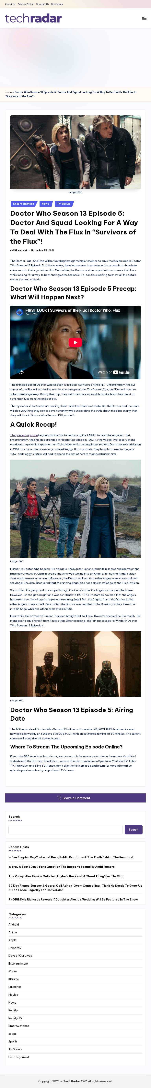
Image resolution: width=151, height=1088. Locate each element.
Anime (12, 932)
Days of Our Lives (20, 955)
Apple (12, 940)
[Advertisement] (75, 57)
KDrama (13, 979)
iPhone (12, 971)
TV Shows (64, 203)
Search (14, 816)
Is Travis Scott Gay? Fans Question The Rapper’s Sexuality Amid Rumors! (62, 867)
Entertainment (23, 203)
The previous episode (24, 435)
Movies (13, 995)
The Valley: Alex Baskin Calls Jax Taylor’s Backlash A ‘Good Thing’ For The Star (66, 876)
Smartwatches (18, 1026)
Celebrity (14, 948)
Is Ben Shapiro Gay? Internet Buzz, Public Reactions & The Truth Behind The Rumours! (70, 857)
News (45, 203)
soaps (12, 1034)
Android (13, 924)
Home (8, 92)
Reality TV (15, 1018)
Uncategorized (18, 1057)
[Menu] (144, 18)
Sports (12, 1041)
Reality (13, 1010)
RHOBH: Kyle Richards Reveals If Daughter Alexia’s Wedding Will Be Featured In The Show (73, 899)
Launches (14, 987)
